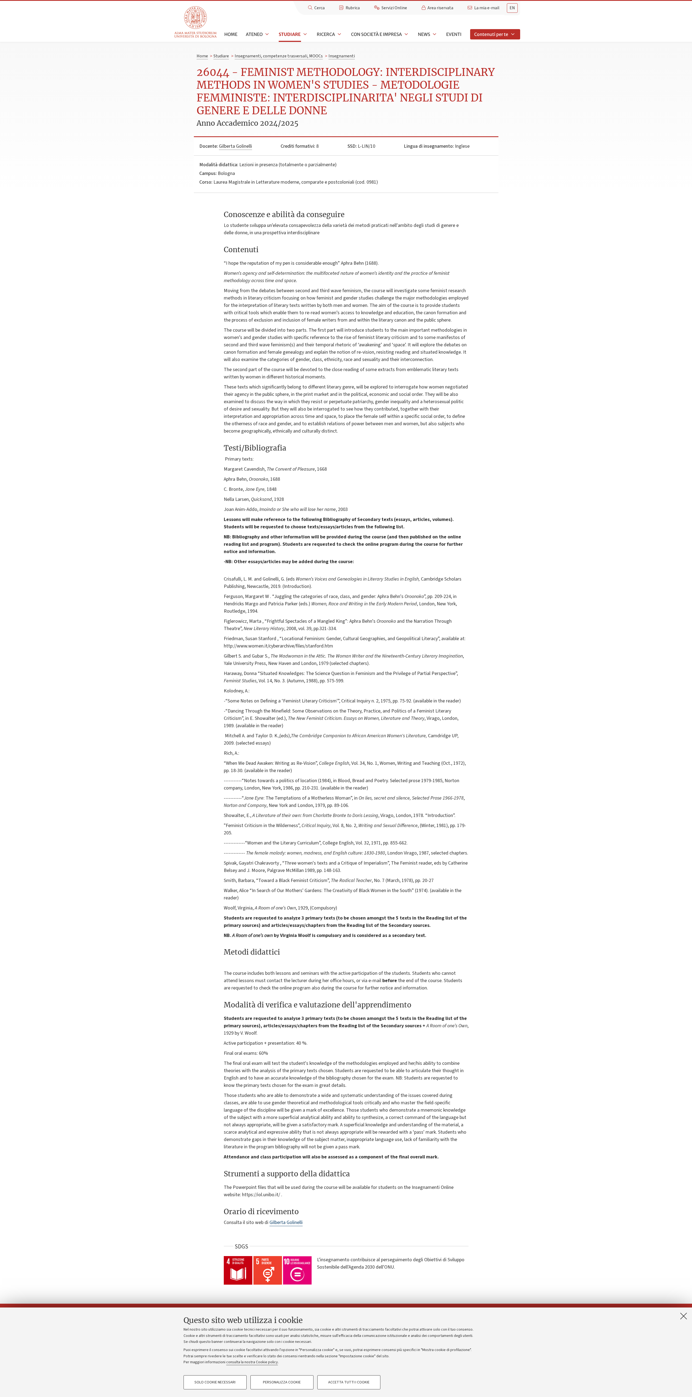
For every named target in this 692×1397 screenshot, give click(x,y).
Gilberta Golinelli (235, 146)
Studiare (290, 34)
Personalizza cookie (282, 1382)
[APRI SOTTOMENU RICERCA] (339, 34)
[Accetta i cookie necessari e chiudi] (683, 1316)
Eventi (453, 34)
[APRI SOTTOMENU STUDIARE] (304, 34)
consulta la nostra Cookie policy (252, 1362)
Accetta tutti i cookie (349, 1382)
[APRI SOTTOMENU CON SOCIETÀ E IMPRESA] (405, 34)
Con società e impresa (376, 34)
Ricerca (326, 34)
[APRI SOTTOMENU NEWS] (434, 34)
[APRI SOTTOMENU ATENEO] (266, 34)
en (512, 8)
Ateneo (254, 34)
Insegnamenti (341, 56)
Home (230, 34)
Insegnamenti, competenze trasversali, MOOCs (279, 56)
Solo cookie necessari (214, 1382)
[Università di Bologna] (196, 22)
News (424, 34)
